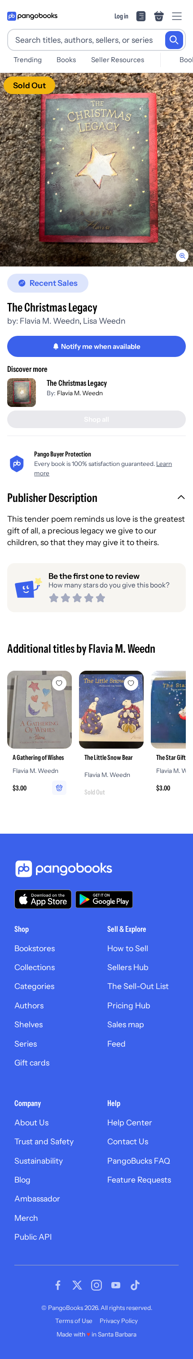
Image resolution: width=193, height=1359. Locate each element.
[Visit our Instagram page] (96, 1285)
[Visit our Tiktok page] (135, 1285)
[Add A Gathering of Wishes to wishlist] (59, 683)
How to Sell (127, 948)
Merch (26, 1218)
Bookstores (34, 948)
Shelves (28, 1024)
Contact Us (127, 1141)
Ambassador (37, 1198)
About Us (31, 1122)
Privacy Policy (119, 1320)
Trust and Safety (44, 1141)
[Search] (174, 40)
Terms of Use (73, 1320)
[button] (96, 499)
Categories (34, 986)
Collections (34, 967)
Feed (116, 1043)
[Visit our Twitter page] (77, 1285)
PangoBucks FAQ (138, 1160)
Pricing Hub (128, 1005)
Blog (22, 1179)
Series (25, 1043)
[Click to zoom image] (96, 169)
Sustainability (38, 1160)
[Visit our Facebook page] (58, 1285)
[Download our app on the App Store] (43, 899)
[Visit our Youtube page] (115, 1285)
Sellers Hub (128, 967)
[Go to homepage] (32, 16)
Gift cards (31, 1062)
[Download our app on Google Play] (104, 899)
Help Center (129, 1122)
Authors (29, 1005)
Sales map (125, 1024)
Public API (33, 1237)
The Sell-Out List (138, 986)
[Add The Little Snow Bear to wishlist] (131, 683)
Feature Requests (139, 1179)
